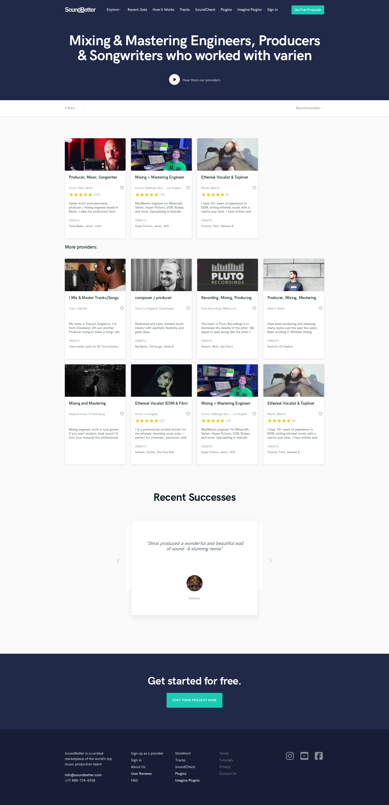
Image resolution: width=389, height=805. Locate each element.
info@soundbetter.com (83, 775)
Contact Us (228, 774)
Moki (215, 346)
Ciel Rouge (155, 346)
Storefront (183, 753)
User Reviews (141, 774)
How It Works (163, 10)
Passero (205, 346)
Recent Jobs (137, 10)
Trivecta (206, 226)
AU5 (166, 226)
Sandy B (169, 346)
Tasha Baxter (76, 226)
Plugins (226, 10)
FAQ (134, 780)
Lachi (98, 226)
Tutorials (226, 760)
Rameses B (227, 226)
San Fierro (226, 346)
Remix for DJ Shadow (280, 346)
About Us (138, 767)
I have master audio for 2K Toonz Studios (93, 346)
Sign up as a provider (147, 753)
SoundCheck (205, 10)
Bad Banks (141, 346)
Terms (224, 753)
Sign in (272, 10)
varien (89, 226)
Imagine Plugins (249, 10)
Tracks (185, 10)
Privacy (225, 767)
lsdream (140, 452)
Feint (216, 226)
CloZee (151, 452)
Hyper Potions (143, 226)
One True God (165, 452)
